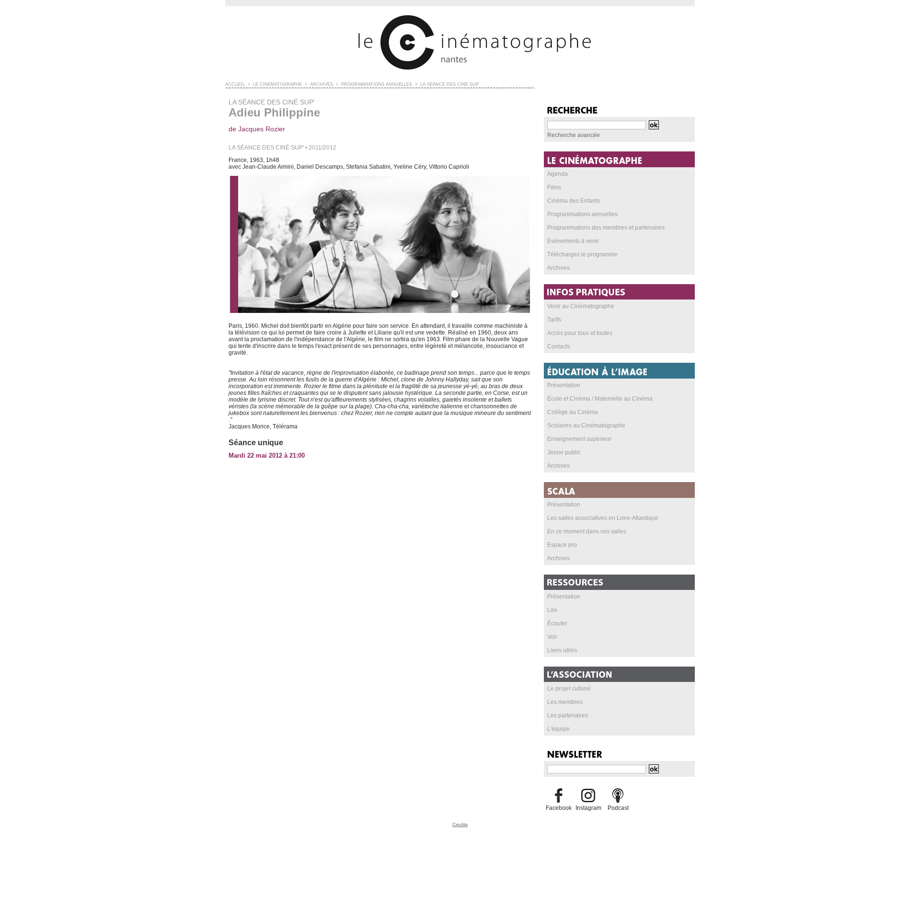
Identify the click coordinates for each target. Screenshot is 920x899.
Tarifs (554, 319)
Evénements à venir (573, 241)
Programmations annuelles (582, 214)
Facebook (559, 808)
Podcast (618, 808)
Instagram (588, 808)
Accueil (235, 84)
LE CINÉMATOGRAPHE (277, 84)
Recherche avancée (573, 135)
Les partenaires (567, 715)
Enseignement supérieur (579, 439)
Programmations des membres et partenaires (606, 227)
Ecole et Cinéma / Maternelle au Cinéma (600, 398)
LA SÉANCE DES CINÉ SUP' (450, 84)
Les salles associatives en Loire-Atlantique (602, 518)
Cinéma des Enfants (573, 200)
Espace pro (562, 545)
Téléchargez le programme (582, 254)
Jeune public (564, 452)
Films (554, 187)
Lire (552, 610)
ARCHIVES (321, 84)
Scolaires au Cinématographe (586, 425)
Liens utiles (562, 650)
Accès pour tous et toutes (579, 333)
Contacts (558, 346)
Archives (558, 268)
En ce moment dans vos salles (586, 531)
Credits (460, 824)
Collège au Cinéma (572, 412)
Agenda (557, 174)
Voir (552, 637)
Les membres (565, 702)
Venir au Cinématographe (580, 306)
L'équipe (558, 729)
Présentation (563, 385)
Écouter (557, 623)
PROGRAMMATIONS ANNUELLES (376, 84)
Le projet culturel (569, 688)
